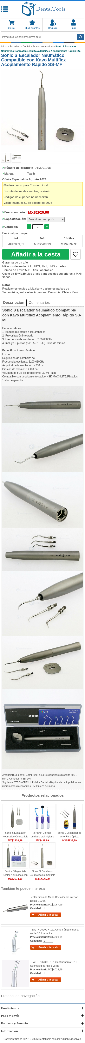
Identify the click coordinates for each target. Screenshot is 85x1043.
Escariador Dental (20, 46)
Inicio (4, 46)
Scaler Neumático (43, 46)
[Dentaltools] (42, 9)
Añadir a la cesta (35, 254)
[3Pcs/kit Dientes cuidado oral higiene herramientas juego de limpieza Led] (42, 817)
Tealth (31, 173)
